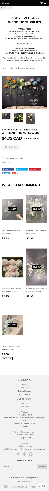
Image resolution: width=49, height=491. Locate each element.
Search (24, 384)
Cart (45, 3)
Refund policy (24, 394)
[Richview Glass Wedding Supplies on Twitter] (18, 455)
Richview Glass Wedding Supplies (24, 20)
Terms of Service (24, 391)
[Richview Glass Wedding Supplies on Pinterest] (24, 455)
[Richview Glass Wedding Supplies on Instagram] (31, 455)
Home (4, 68)
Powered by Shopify (24, 481)
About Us (24, 388)
